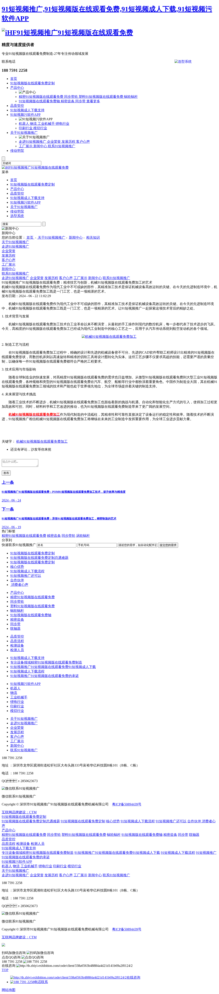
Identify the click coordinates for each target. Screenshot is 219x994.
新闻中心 (40, 146)
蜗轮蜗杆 (131, 96)
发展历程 (69, 141)
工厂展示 (26, 146)
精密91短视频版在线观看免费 (41, 96)
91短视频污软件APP (25, 114)
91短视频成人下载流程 (27, 571)
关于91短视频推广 (24, 132)
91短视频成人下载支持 (27, 110)
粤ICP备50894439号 (126, 804)
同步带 (80, 101)
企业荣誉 (54, 141)
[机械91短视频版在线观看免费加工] (109, 336)
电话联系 (41, 982)
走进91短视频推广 (33, 141)
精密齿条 (68, 101)
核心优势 (17, 566)
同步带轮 (71, 96)
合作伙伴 (17, 580)
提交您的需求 (168, 545)
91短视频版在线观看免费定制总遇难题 (39, 557)
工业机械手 (47, 123)
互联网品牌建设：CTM (19, 937)
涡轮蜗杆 (83, 535)
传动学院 (17, 150)
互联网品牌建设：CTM (19, 812)
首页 (13, 78)
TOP (5, 970)
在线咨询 (133, 977)
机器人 (24, 123)
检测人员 (17, 650)
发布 (6, 473)
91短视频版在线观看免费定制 (32, 83)
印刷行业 (26, 128)
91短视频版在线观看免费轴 (40, 101)
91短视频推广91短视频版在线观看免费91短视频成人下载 (53, 667)
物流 (34, 123)
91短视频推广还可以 (25, 575)
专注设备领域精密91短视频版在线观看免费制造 (46, 662)
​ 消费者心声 (19, 584)
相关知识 (93, 237)
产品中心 (17, 87)
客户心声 (83, 141)
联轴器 (15, 628)
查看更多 (93, 101)
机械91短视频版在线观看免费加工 (42, 441)
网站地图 (8, 990)
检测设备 (17, 645)
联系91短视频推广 (61, 146)
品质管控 (17, 105)
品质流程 (17, 641)
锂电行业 (62, 123)
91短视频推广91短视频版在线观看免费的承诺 (44, 676)
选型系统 (17, 216)
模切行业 (40, 128)
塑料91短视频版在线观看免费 (101, 96)
